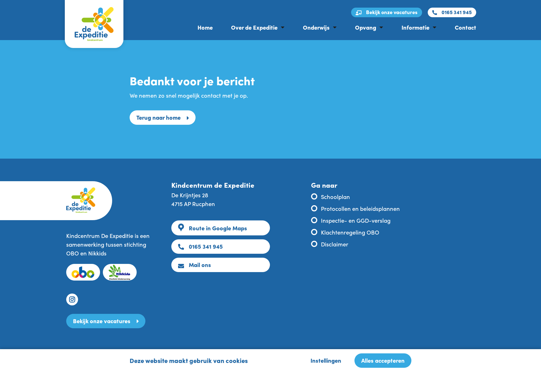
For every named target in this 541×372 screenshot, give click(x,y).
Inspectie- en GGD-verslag (356, 220)
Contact (465, 27)
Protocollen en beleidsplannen (360, 208)
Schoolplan (335, 196)
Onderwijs (316, 27)
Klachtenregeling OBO (350, 232)
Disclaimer (334, 244)
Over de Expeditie (254, 27)
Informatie (415, 27)
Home (205, 27)
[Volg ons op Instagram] (72, 299)
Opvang (365, 27)
